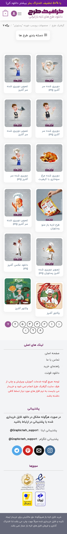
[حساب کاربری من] (14, 14)
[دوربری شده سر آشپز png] (49, 68)
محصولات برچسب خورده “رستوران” (30, 25)
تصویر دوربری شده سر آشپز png (17, 222)
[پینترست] (28, 450)
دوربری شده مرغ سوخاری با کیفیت (49, 177)
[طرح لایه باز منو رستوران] (49, 205)
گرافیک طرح (58, 25)
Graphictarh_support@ (24, 430)
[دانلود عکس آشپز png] (18, 247)
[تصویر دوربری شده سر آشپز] (18, 68)
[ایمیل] (39, 450)
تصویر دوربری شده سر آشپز (17, 88)
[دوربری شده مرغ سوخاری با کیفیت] (49, 158)
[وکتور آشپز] (18, 291)
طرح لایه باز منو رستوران (51, 226)
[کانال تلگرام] (17, 450)
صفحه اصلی (52, 353)
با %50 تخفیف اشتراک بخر (33, 3)
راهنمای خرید (51, 366)
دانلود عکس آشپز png (18, 266)
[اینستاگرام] (50, 450)
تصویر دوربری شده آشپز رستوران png (49, 271)
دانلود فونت (52, 373)
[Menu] (19, 13)
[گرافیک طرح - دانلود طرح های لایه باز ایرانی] (45, 13)
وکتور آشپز (21, 308)
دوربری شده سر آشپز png (51, 88)
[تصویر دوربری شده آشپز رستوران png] (49, 252)
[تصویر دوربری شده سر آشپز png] (18, 202)
